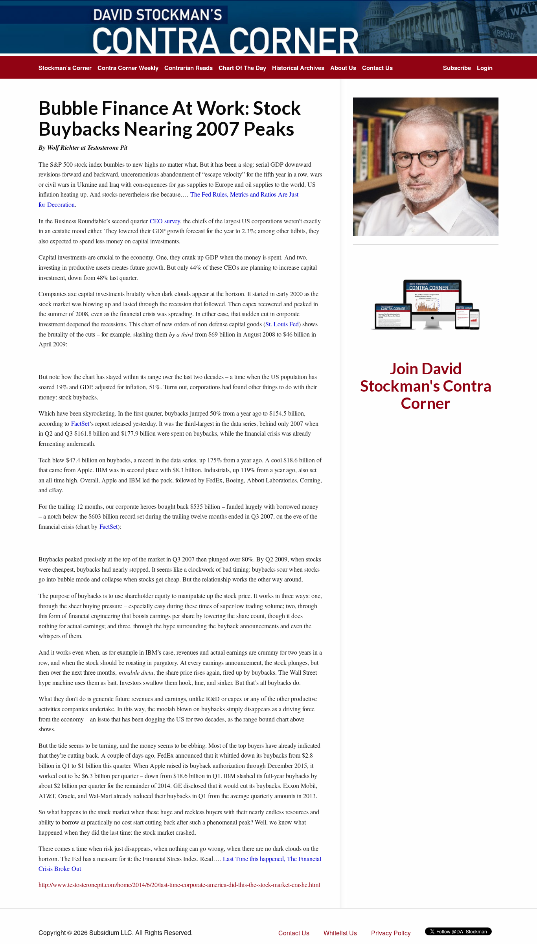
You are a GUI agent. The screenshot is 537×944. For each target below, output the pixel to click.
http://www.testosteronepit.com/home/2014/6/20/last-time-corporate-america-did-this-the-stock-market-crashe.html (179, 884)
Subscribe (457, 67)
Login (485, 67)
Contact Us (377, 67)
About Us (343, 67)
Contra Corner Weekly (127, 67)
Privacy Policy (391, 932)
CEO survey (165, 221)
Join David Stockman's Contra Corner (425, 385)
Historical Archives (298, 67)
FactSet (80, 423)
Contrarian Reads (188, 67)
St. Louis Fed (282, 324)
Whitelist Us (340, 932)
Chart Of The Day (242, 67)
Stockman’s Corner (65, 67)
